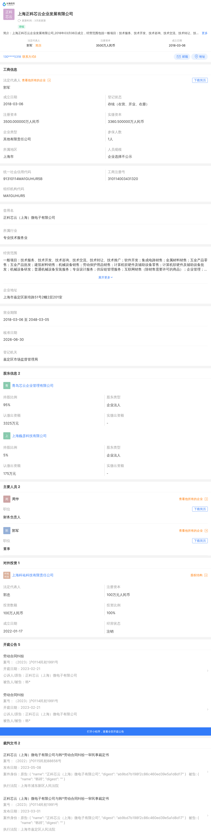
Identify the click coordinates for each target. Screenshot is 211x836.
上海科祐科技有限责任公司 (33, 575)
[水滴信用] (8, 7)
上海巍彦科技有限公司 (29, 436)
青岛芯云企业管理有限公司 (33, 385)
